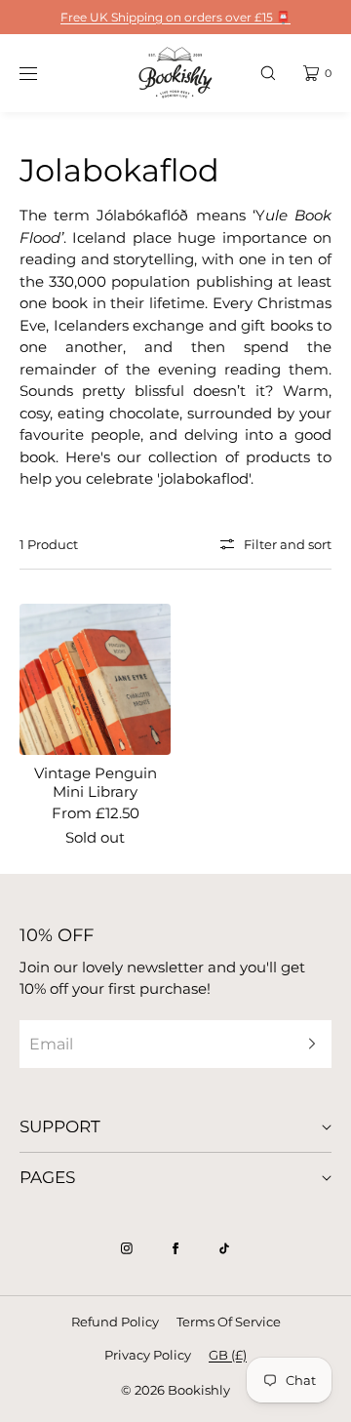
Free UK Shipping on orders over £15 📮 (175, 17)
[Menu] (43, 72)
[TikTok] (224, 1248)
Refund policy (115, 1321)
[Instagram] (126, 1248)
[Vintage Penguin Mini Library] (95, 679)
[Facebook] (175, 1248)
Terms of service (228, 1321)
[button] (268, 72)
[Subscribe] (307, 1044)
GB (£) (228, 1355)
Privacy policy (147, 1355)
